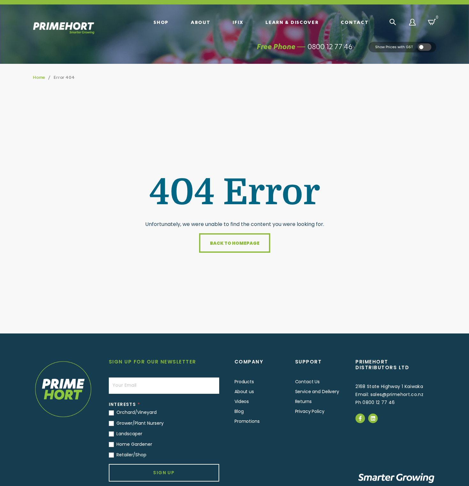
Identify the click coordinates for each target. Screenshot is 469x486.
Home (39, 77)
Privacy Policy (309, 411)
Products (244, 381)
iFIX (238, 22)
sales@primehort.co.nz (396, 394)
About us (244, 391)
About (201, 22)
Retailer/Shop (130, 455)
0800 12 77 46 (330, 46)
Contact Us (307, 381)
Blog (238, 411)
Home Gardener (133, 444)
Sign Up (164, 472)
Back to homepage (234, 243)
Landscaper (128, 434)
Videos (241, 401)
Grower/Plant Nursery (139, 423)
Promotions (247, 421)
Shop (160, 22)
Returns (303, 401)
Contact (354, 22)
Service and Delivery (317, 391)
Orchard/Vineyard (136, 412)
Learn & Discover (291, 22)
